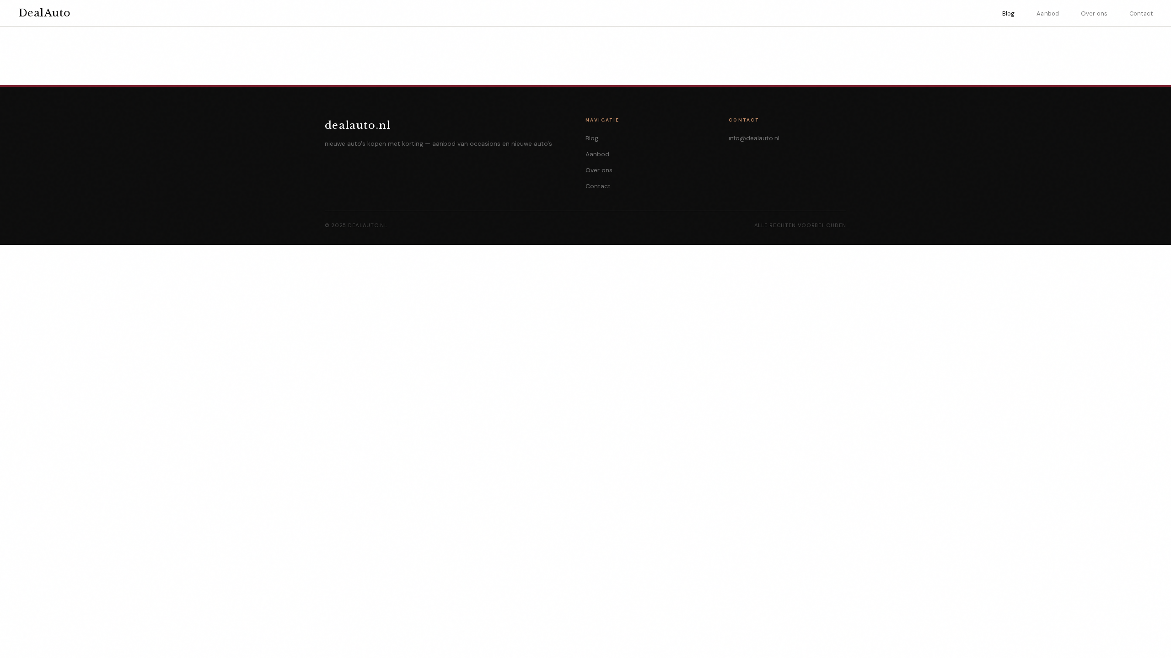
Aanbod (1048, 13)
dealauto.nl (358, 125)
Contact (1141, 13)
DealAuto (44, 13)
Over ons (1094, 13)
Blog (1008, 13)
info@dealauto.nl (754, 138)
